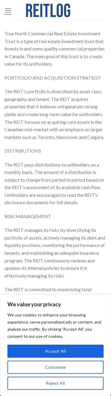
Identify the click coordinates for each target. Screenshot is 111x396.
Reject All (55, 383)
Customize (55, 367)
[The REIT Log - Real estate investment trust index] (48, 10)
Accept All (55, 351)
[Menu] (8, 10)
